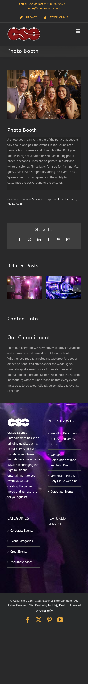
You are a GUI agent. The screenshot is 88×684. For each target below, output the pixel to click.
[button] (11, 288)
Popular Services (32, 199)
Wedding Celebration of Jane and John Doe (63, 460)
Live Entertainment (64, 199)
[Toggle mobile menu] (78, 31)
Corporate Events (62, 492)
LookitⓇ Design (58, 605)
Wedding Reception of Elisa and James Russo (64, 438)
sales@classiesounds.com (44, 8)
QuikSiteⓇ (46, 610)
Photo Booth (15, 204)
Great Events (18, 551)
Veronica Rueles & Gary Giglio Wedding (64, 478)
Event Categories (21, 541)
